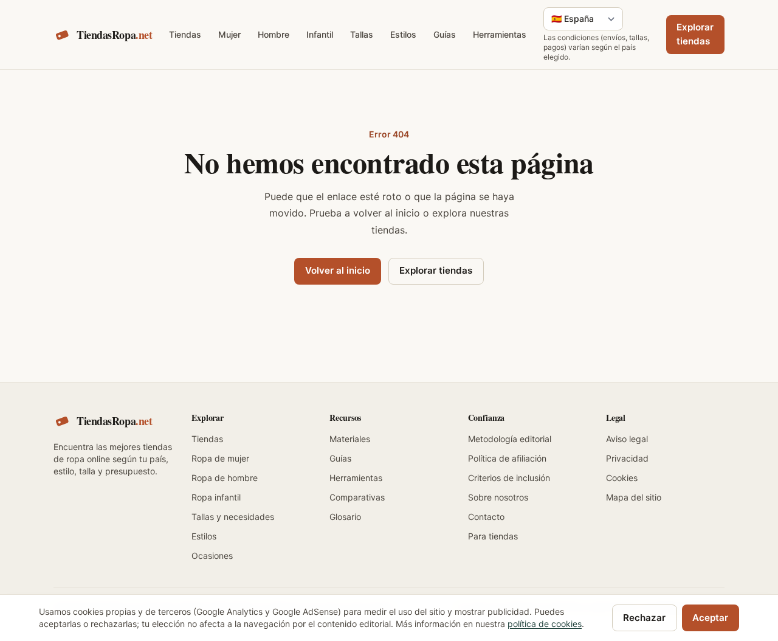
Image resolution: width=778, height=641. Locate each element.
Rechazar (644, 617)
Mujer (229, 34)
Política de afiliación (507, 458)
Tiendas (185, 34)
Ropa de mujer (220, 458)
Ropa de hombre (224, 478)
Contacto (486, 516)
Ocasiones (212, 555)
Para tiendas (493, 536)
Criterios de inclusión (509, 478)
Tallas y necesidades (232, 516)
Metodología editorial (509, 439)
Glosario (345, 516)
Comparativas (357, 497)
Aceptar (710, 617)
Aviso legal (627, 439)
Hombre (273, 34)
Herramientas (499, 34)
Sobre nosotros (498, 497)
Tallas (361, 34)
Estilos (403, 34)
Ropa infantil (216, 497)
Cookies (622, 478)
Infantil (319, 34)
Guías (444, 34)
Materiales (349, 439)
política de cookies (545, 623)
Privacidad (627, 458)
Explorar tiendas (695, 34)
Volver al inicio (337, 270)
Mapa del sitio (633, 497)
